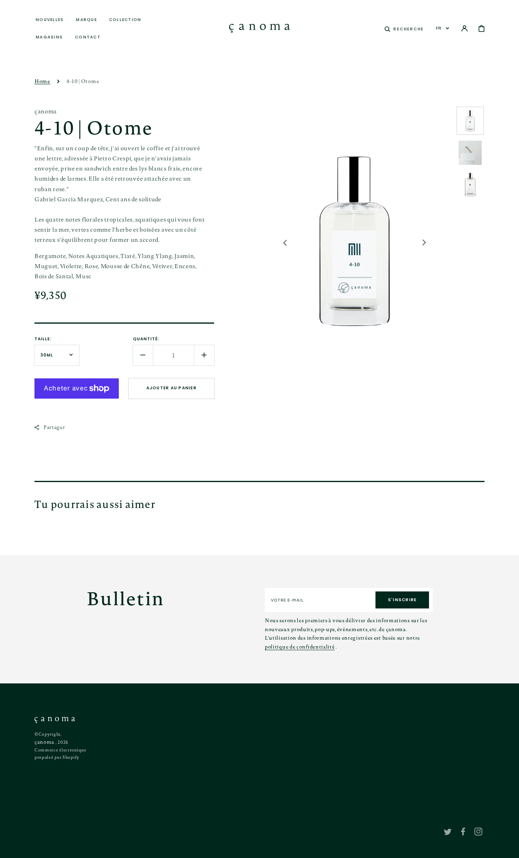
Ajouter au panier (171, 388)
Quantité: (146, 339)
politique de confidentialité (300, 646)
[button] (404, 28)
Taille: (42, 339)
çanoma (44, 741)
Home (42, 81)
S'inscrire (402, 600)
